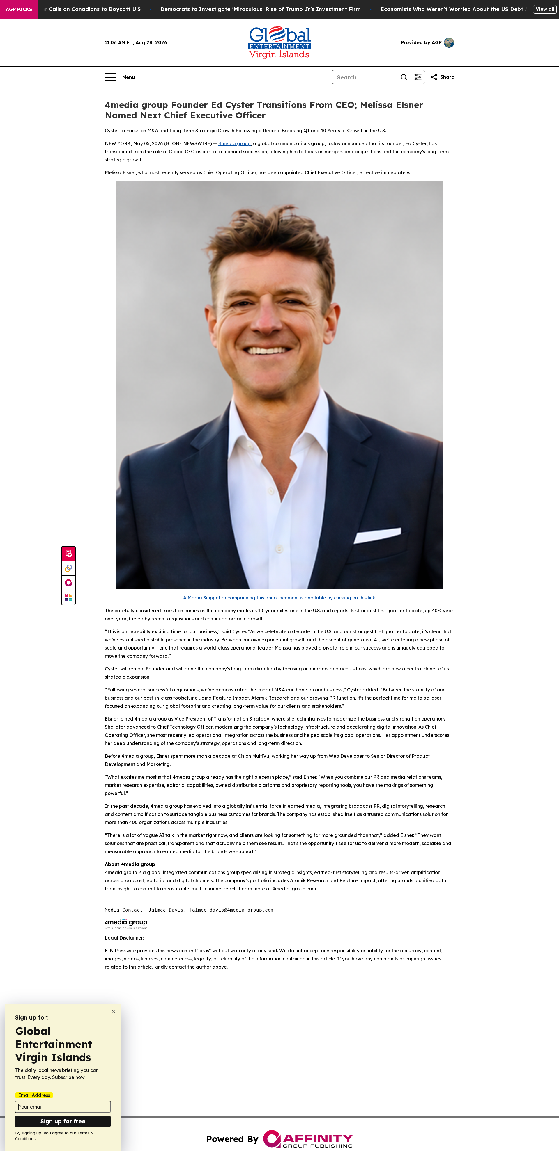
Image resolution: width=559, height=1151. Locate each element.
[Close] (113, 1011)
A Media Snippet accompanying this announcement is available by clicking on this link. (279, 598)
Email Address (34, 1095)
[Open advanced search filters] (418, 77)
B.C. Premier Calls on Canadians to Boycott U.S (78, 9)
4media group (234, 143)
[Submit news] (68, 554)
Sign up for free (62, 1121)
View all (545, 9)
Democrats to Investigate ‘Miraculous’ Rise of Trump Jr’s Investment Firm (260, 9)
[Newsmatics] (68, 597)
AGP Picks (19, 9)
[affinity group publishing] (68, 583)
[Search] (404, 77)
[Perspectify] (68, 568)
